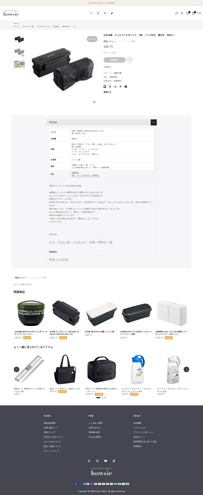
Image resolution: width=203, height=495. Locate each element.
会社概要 (137, 423)
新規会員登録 (49, 423)
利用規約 (137, 446)
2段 (110, 242)
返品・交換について (52, 446)
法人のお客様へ (95, 437)
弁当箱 (56, 26)
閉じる (3, 3)
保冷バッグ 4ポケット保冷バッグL (65, 388)
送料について (49, 432)
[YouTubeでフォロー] (105, 461)
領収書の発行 (94, 432)
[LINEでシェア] (105, 86)
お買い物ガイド (50, 427)
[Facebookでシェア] (110, 86)
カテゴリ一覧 (28, 26)
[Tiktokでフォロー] (114, 461)
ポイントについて (51, 451)
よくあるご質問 (95, 423)
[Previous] (16, 369)
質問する (107, 92)
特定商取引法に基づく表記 (145, 441)
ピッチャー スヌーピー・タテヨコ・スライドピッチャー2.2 (137, 390)
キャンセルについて (52, 441)
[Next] (186, 369)
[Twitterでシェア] (115, 86)
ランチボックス (43, 26)
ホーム (16, 23)
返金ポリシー (139, 437)
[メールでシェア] (126, 86)
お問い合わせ (94, 427)
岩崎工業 (118, 73)
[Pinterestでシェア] (120, 86)
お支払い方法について (53, 437)
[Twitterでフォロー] (89, 461)
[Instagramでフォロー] (97, 461)
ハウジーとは (139, 427)
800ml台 (66, 26)
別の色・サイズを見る (58, 259)
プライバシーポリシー (143, 432)
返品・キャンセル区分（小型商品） (86, 175)
